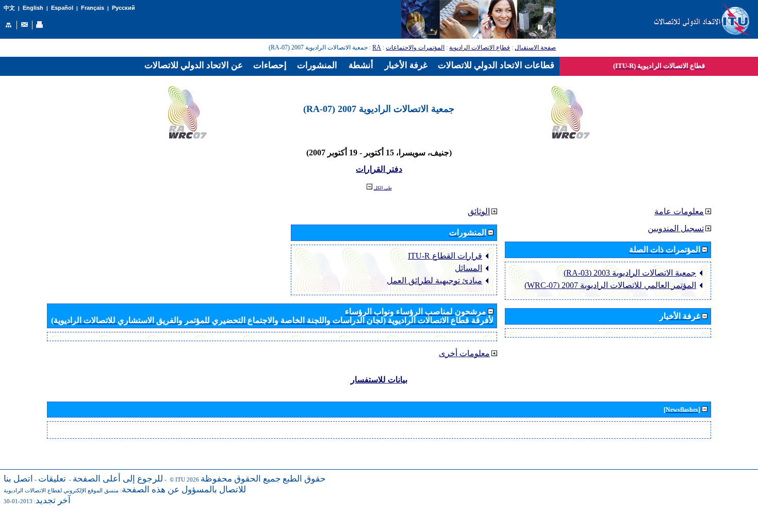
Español (62, 8)
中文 (9, 8)
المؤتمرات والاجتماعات (415, 47)
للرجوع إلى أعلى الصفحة (118, 479)
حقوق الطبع (304, 479)
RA (376, 47)
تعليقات (52, 479)
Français (92, 8)
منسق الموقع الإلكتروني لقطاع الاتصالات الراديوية (61, 490)
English (33, 8)
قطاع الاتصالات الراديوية (479, 47)
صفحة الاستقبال (535, 47)
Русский (123, 8)
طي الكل (383, 187)
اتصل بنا (18, 479)
